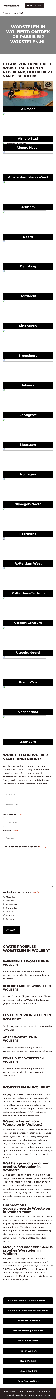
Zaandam (28, 741)
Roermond (28, 534)
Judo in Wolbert (28, 1351)
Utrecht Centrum (28, 623)
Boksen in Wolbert (28, 1341)
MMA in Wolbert (28, 1371)
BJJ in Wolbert (28, 1361)
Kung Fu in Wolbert (28, 1381)
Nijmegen (28, 474)
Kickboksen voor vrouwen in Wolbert (28, 1300)
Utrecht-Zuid (28, 682)
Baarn (28, 237)
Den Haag (28, 266)
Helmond (28, 385)
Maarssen (28, 444)
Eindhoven (28, 326)
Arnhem (28, 207)
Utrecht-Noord (28, 652)
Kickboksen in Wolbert (28, 1320)
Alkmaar (28, 109)
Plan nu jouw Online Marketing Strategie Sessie (28, 1395)
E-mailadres (13, 814)
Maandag (10, 897)
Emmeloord (28, 355)
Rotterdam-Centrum (28, 593)
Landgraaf (28, 415)
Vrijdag (9, 911)
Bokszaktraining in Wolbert (28, 1330)
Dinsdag (10, 900)
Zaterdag (10, 915)
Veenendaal (28, 712)
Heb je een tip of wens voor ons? (24, 847)
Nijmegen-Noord (28, 504)
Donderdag (11, 908)
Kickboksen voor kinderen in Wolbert (28, 1310)
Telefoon (11, 830)
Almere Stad (28, 138)
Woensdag (11, 904)
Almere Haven (28, 147)
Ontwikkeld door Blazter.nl (38, 1391)
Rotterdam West (28, 563)
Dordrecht (28, 296)
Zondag (10, 919)
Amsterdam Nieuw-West (28, 177)
